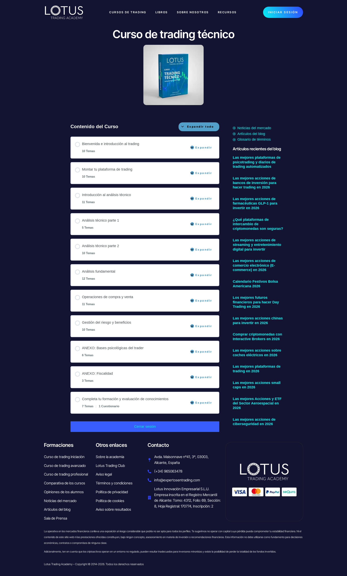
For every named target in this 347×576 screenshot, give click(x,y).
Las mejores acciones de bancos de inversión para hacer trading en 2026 (254, 182)
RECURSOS (227, 12)
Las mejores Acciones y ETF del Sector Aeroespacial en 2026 (257, 403)
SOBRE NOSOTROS (193, 12)
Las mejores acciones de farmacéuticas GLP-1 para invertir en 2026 (255, 203)
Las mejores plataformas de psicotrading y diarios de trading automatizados (257, 162)
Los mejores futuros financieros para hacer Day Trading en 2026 (256, 302)
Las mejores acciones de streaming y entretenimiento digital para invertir (257, 244)
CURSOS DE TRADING (127, 12)
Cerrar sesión (145, 427)
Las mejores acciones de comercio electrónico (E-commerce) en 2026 (254, 265)
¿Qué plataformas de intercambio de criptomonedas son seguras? (258, 224)
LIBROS (161, 12)
